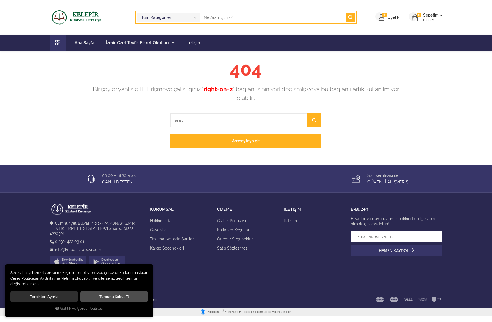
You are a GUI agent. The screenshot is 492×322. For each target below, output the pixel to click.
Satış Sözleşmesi (232, 248)
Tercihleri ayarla (44, 296)
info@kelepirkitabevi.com (78, 249)
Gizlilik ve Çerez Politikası (81, 308)
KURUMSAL (162, 209)
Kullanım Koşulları (233, 230)
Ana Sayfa (84, 42)
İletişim (194, 42)
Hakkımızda (160, 220)
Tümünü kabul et (114, 296)
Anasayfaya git (246, 141)
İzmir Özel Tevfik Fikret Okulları (137, 42)
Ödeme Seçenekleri (235, 239)
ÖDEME (224, 209)
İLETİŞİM (292, 209)
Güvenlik (158, 230)
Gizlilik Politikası (231, 220)
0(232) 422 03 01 (69, 241)
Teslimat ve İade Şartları (172, 239)
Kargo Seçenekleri (167, 248)
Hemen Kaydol (394, 250)
